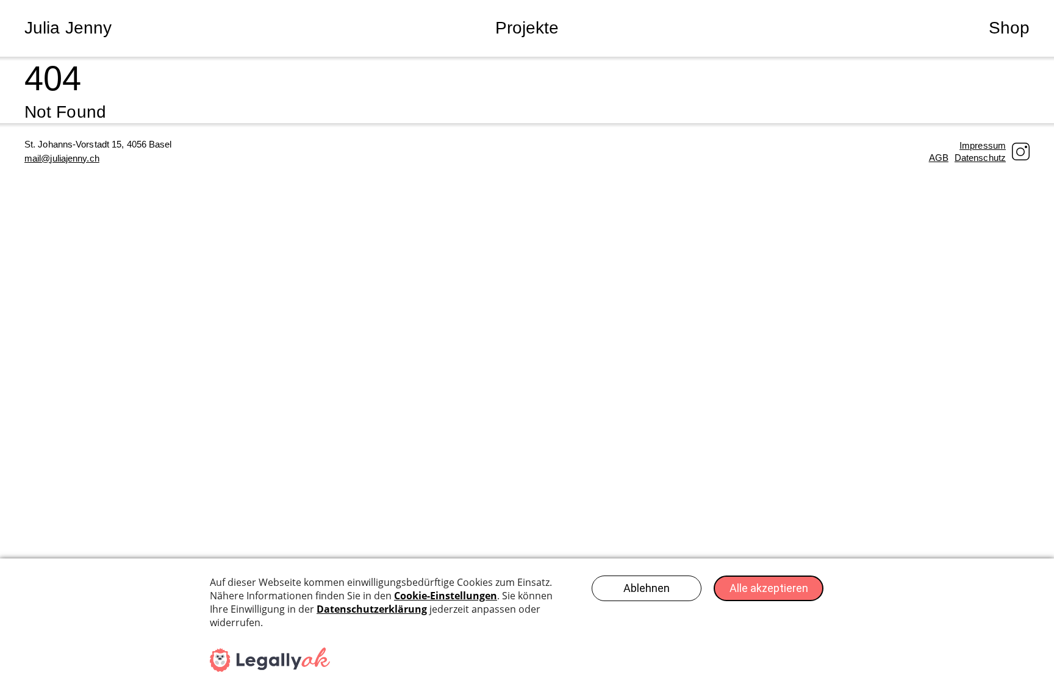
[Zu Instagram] (1021, 151)
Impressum (982, 145)
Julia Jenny (68, 27)
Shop (1009, 27)
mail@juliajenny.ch (61, 158)
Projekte (527, 27)
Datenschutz (980, 157)
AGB (938, 157)
